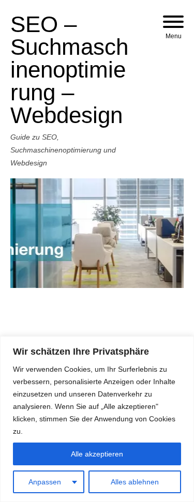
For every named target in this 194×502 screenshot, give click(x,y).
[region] (97, 419)
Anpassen (44, 482)
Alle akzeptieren (97, 454)
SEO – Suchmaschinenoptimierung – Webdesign (69, 69)
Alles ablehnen (135, 482)
